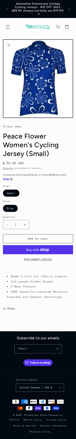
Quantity (9, 217)
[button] (8, 26)
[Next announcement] (69, 9)
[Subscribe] (57, 348)
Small (11, 193)
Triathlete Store (36, 415)
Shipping (8, 168)
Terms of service (24, 426)
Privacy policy (57, 420)
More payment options (38, 259)
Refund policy (33, 420)
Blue (10, 208)
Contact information (53, 426)
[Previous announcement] (7, 9)
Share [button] (11, 308)
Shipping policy (40, 431)
